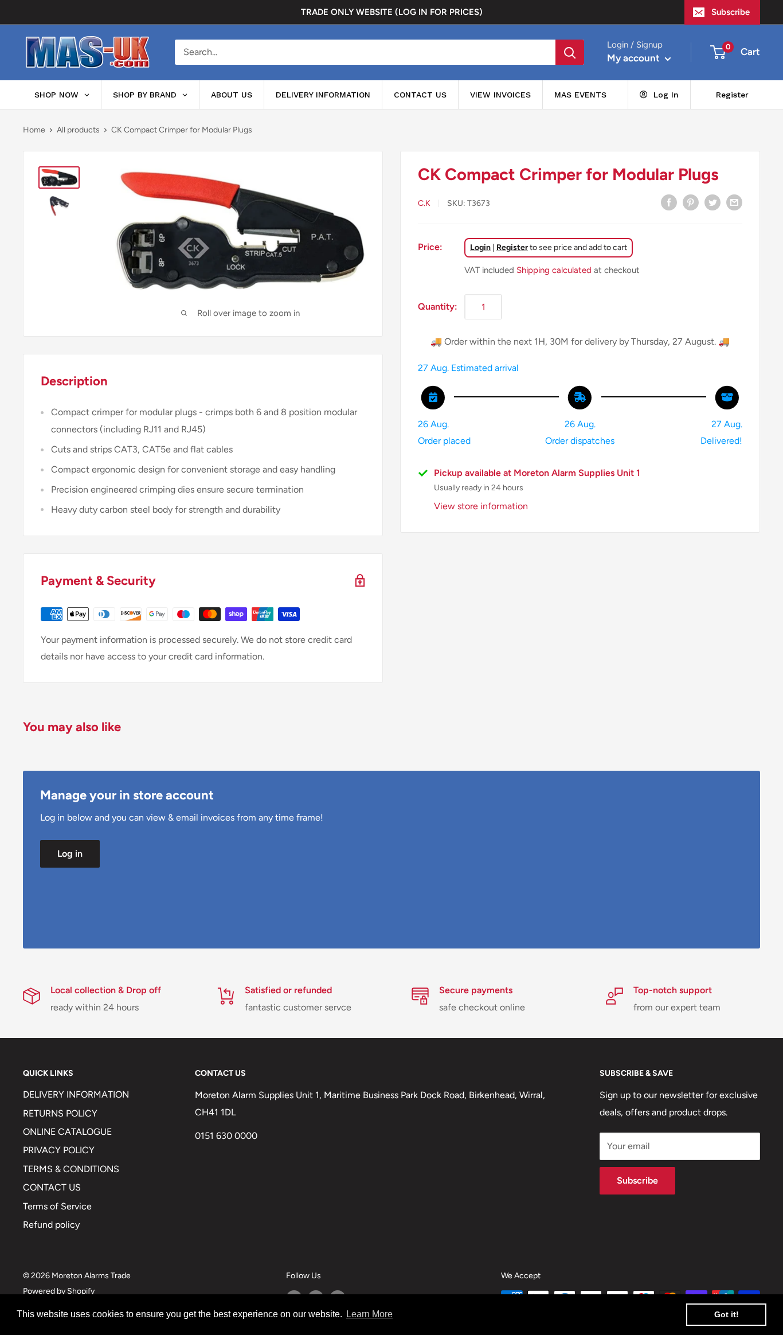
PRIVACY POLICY (59, 1150)
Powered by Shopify (59, 1291)
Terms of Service (57, 1206)
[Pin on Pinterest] (691, 201)
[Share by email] (734, 201)
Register (512, 247)
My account (634, 58)
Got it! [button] (726, 1314)
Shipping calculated (554, 269)
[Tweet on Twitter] (712, 201)
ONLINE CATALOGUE (67, 1131)
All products (78, 130)
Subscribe (730, 12)
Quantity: (437, 305)
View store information (481, 506)
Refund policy (51, 1224)
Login (480, 247)
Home (34, 130)
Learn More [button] (369, 1314)
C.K (424, 203)
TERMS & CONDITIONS (71, 1169)
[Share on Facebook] (669, 201)
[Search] (569, 52)
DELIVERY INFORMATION (76, 1094)
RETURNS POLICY (60, 1113)
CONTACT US (52, 1187)
